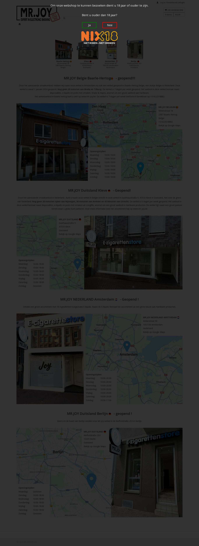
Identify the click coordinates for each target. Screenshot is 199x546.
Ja (89, 25)
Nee (109, 25)
